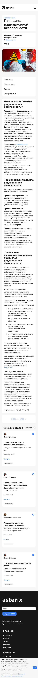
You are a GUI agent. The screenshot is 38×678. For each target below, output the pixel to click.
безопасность (22, 145)
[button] (35, 8)
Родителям (8, 80)
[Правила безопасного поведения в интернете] (19, 448)
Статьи (6, 638)
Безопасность (10, 84)
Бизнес (7, 89)
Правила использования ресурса (12, 624)
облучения (8, 368)
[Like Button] (13, 419)
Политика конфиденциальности (11, 621)
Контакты (7, 647)
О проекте (7, 635)
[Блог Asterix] (8, 7)
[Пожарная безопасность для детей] (19, 569)
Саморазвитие (10, 94)
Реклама (6, 644)
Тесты (5, 641)
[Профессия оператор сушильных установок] (19, 529)
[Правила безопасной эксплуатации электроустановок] (19, 489)
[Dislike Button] (22, 419)
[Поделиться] (17, 409)
